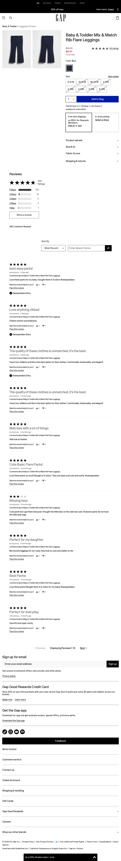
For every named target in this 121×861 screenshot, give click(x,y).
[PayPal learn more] (79, 106)
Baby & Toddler (9, 26)
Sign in (71, 125)
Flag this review (16, 288)
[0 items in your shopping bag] (117, 17)
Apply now (7, 699)
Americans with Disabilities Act (15, 849)
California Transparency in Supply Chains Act (48, 849)
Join (80, 125)
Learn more (20, 699)
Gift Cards (7, 801)
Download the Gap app (13, 720)
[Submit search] (108, 248)
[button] (31, 99)
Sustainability (105, 842)
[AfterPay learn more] (89, 106)
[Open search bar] (10, 17)
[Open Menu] (3, 17)
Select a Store (102, 120)
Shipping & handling (13, 790)
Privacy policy (8, 676)
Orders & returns (11, 780)
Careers (6, 821)
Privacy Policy (28, 842)
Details (111, 9)
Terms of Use (91, 842)
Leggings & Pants (27, 26)
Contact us (8, 770)
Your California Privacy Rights (72, 842)
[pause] (117, 9)
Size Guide (113, 76)
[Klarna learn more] (101, 106)
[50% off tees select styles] (57, 9)
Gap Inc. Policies (76, 849)
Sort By (45, 241)
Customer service (11, 759)
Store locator (9, 749)
